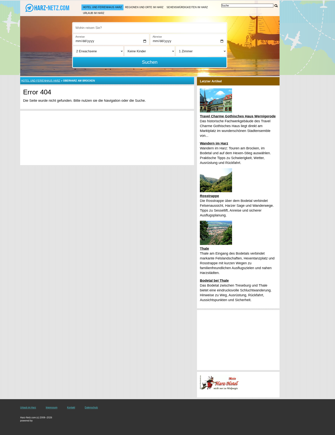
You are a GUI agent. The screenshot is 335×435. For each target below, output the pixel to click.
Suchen (149, 62)
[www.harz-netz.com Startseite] (47, 8)
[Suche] (276, 5)
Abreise (157, 36)
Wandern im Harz (214, 143)
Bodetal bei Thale (214, 281)
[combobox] (149, 28)
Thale (204, 249)
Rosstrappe (209, 196)
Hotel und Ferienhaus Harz (102, 7)
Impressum (51, 407)
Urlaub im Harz (93, 13)
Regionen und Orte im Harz (144, 7)
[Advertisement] (107, 138)
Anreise (80, 36)
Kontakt (71, 407)
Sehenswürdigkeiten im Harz (187, 7)
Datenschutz (91, 407)
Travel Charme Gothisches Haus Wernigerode (238, 116)
